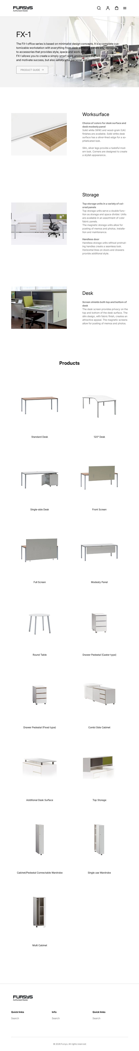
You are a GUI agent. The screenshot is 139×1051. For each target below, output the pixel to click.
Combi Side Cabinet (99, 727)
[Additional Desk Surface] (39, 767)
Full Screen (40, 582)
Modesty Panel (99, 582)
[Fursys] (24, 997)
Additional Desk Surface (39, 800)
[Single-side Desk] (39, 476)
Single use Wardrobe (99, 872)
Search (15, 1018)
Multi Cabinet (39, 945)
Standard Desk (39, 436)
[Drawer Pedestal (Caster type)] (99, 621)
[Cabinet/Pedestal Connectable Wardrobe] (39, 839)
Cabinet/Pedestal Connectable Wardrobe (40, 872)
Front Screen (99, 509)
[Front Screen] (99, 476)
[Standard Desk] (39, 403)
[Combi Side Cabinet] (99, 694)
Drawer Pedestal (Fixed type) (39, 727)
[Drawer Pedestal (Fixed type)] (39, 694)
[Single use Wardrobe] (99, 839)
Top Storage (99, 800)
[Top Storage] (99, 767)
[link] (32, 70)
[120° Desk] (99, 403)
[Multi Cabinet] (39, 912)
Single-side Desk (39, 509)
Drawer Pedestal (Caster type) (99, 654)
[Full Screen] (39, 549)
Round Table (40, 654)
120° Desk (99, 436)
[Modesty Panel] (99, 549)
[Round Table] (39, 621)
